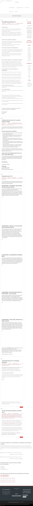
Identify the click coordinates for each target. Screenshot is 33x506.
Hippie (15, 178)
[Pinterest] (31, 0)
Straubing (16, 364)
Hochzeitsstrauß (9, 364)
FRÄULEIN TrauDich (4, 415)
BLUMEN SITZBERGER (6, 414)
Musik (29, 73)
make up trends (17, 24)
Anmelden (29, 82)
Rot (22, 178)
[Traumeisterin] (16, 2)
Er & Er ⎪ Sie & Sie (11, 11)
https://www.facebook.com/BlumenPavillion (7, 169)
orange (18, 178)
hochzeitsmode (7, 24)
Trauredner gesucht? (12, 7)
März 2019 (29, 47)
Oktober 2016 (29, 55)
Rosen (21, 178)
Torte (20, 364)
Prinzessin (3, 417)
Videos (29, 77)
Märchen (7, 416)
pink (19, 178)
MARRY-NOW (10, 416)
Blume (21, 177)
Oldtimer (20, 416)
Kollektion (3, 416)
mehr (4, 505)
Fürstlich (7, 415)
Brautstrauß (21, 23)
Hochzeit (12, 415)
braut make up (18, 23)
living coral (13, 24)
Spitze (13, 417)
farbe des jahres (3, 24)
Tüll (7, 365)
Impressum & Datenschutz (17, 488)
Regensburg (5, 417)
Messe (18, 363)
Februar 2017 (29, 52)
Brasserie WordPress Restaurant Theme (14, 502)
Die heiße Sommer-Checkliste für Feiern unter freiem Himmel (29, 37)
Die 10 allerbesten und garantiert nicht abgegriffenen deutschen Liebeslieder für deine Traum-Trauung (29, 32)
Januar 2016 (29, 59)
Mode (18, 416)
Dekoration (15, 177)
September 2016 (29, 56)
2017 (20, 177)
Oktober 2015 (29, 60)
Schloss (8, 417)
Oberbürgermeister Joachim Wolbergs (9, 423)
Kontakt (16, 11)
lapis (16, 178)
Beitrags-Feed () (29, 83)
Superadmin (9, 23)
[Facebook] (32, 0)
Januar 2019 (29, 48)
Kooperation (12, 364)
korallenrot (11, 24)
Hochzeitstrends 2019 (29, 34)
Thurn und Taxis (16, 417)
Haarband (10, 178)
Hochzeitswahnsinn (15, 415)
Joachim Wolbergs (19, 415)
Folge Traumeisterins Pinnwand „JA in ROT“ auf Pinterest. (7, 478)
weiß (8, 365)
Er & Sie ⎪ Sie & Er (27, 7)
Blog (12, 23)
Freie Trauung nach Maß (20, 7)
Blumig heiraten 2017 (7, 176)
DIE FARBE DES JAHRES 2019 (9, 22)
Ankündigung (29, 65)
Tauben (19, 364)
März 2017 (29, 51)
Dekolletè (13, 414)
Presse (29, 74)
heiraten (9, 415)
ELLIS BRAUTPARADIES (17, 414)
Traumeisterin (3, 365)
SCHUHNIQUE (11, 417)
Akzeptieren (2, 505)
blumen (2, 178)
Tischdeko (3, 179)
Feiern (20, 414)
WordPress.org (29, 86)
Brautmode (15, 363)
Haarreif (13, 178)
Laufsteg (5, 416)
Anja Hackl (9, 177)
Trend (5, 179)
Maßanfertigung (13, 416)
